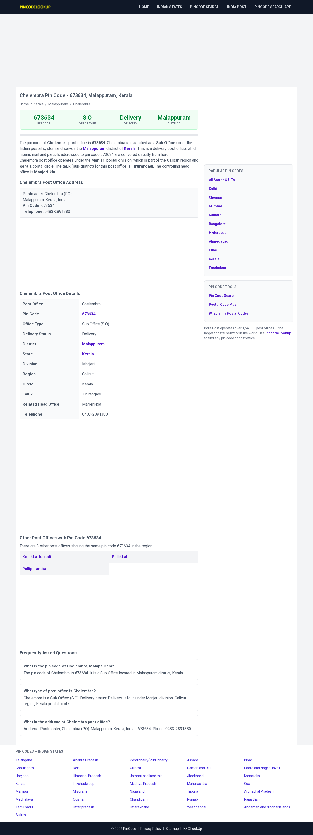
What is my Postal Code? (229, 313)
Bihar (248, 760)
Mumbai (215, 206)
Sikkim (21, 815)
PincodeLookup (278, 333)
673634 (88, 314)
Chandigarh (139, 799)
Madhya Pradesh (143, 784)
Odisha (78, 799)
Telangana (24, 760)
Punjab (192, 799)
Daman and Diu (199, 768)
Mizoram (80, 791)
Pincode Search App (272, 7)
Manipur (22, 791)
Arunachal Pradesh (259, 791)
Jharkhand (195, 776)
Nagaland (137, 791)
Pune (213, 250)
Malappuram (94, 148)
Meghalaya (24, 799)
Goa (247, 784)
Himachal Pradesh (87, 776)
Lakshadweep (83, 784)
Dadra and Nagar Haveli (262, 768)
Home (144, 7)
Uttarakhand (139, 807)
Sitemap (172, 829)
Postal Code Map (222, 304)
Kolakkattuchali (36, 556)
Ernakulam (217, 268)
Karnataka (252, 776)
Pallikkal (119, 556)
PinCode (129, 829)
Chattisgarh (25, 768)
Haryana (22, 776)
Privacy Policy (150, 829)
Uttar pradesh (83, 807)
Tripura (192, 791)
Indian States (169, 7)
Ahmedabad (218, 241)
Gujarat (135, 768)
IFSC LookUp (192, 829)
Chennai (215, 197)
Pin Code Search (222, 296)
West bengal (196, 807)
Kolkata (215, 215)
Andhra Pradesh (85, 760)
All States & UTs (222, 180)
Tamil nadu (24, 807)
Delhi (213, 189)
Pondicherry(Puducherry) (149, 760)
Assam (192, 760)
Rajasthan (252, 799)
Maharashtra (197, 784)
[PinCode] (35, 6)
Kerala (130, 148)
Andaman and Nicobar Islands (267, 807)
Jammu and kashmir (146, 776)
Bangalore (217, 224)
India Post (236, 7)
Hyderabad (218, 233)
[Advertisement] (156, 48)
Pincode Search (204, 7)
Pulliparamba (34, 568)
